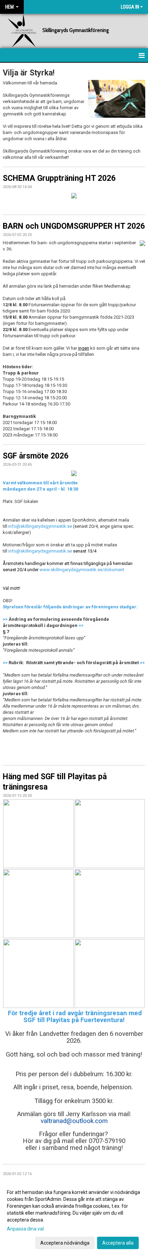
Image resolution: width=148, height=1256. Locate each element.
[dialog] (74, 1217)
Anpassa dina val (25, 1229)
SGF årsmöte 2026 (35, 456)
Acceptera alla (118, 1243)
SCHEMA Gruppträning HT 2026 (59, 178)
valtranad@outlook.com (74, 1121)
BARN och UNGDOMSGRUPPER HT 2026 (74, 226)
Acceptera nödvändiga (64, 1243)
